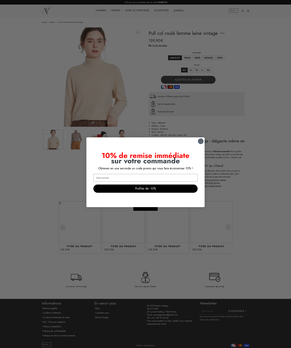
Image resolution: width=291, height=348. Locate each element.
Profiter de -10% (145, 188)
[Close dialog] (200, 141)
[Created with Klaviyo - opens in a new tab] (145, 209)
